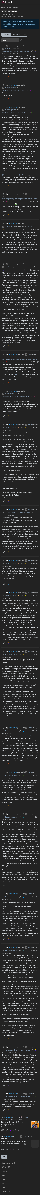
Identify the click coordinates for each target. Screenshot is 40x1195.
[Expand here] (35, 1124)
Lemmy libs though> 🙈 (12, 427)
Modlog (4, 1171)
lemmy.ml (4, 1127)
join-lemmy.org (7, 1191)
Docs (3, 1183)
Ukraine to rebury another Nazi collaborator (16, 51)
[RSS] (24, 40)
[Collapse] (3, 46)
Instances (5, 1179)
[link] (35, 51)
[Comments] (35, 1144)
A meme (29, 226)
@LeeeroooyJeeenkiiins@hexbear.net (15, 175)
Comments (16, 34)
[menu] (36, 2)
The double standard (11, 654)
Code (3, 1187)
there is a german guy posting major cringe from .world (19, 199)
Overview (6, 34)
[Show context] (32, 51)
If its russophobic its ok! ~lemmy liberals (17, 512)
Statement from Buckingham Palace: (13, 90)
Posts (24, 34)
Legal (3, 1175)
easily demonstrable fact (24, 736)
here (15, 374)
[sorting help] (21, 40)
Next (4, 1156)
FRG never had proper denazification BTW (15, 396)
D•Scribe (9, 2)
